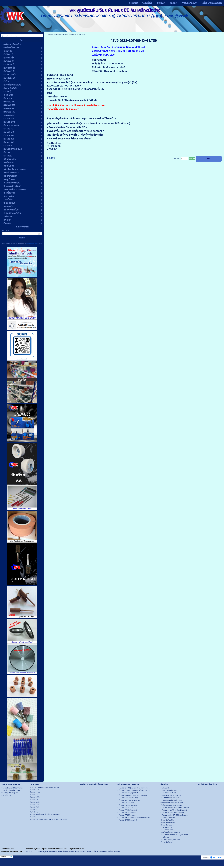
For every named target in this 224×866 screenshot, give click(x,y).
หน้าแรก (49, 34)
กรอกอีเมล (5, 230)
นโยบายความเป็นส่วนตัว (32, 244)
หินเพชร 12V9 (58, 34)
